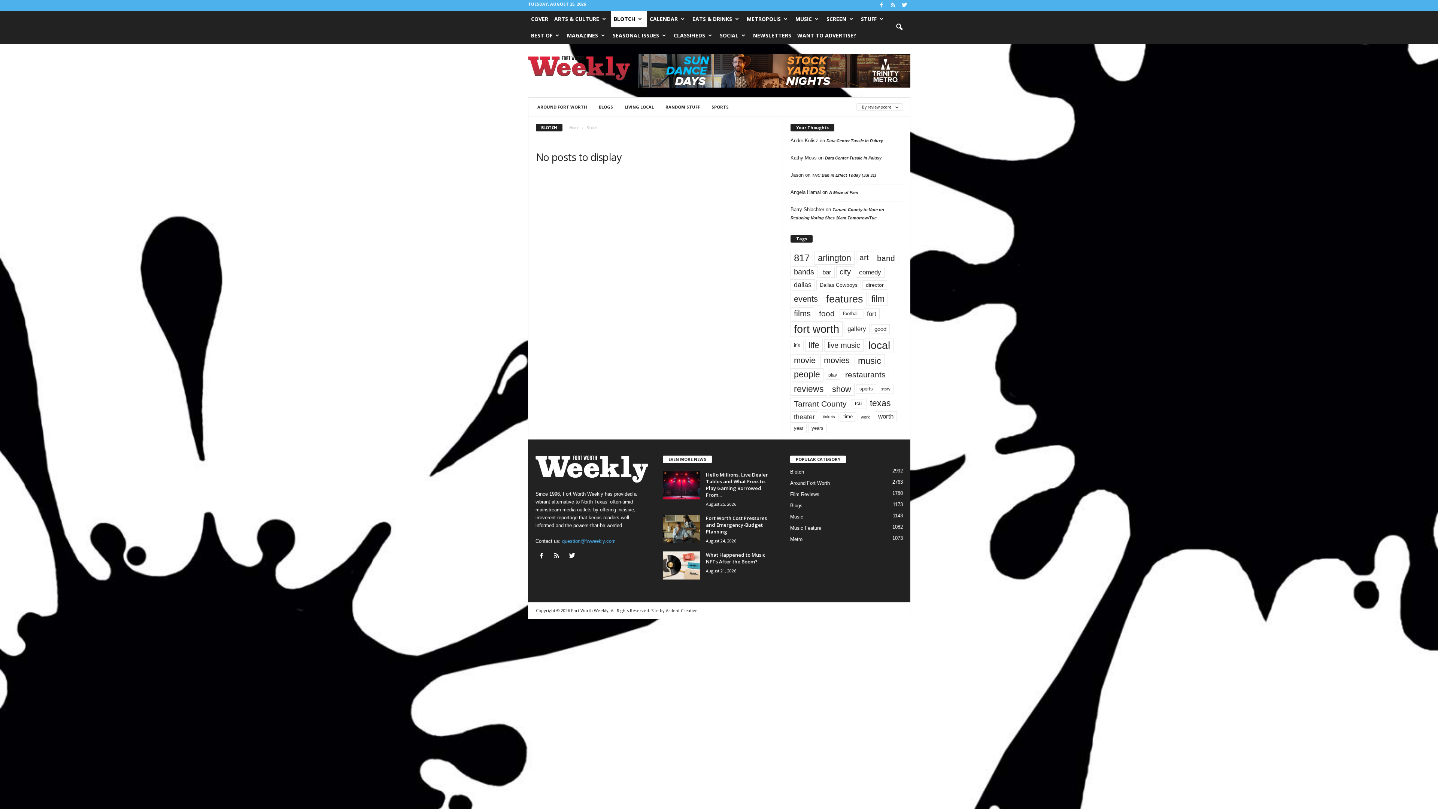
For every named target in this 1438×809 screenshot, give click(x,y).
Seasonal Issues (636, 35)
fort (871, 313)
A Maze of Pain (843, 192)
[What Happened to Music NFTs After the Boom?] (681, 565)
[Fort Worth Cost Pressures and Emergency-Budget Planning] (681, 529)
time (848, 416)
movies (837, 360)
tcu (858, 403)
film (878, 299)
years (817, 428)
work (865, 417)
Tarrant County (820, 403)
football (851, 313)
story (886, 389)
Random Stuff (682, 107)
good (880, 329)
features (844, 299)
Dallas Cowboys (839, 285)
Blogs (606, 107)
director (875, 285)
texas (880, 403)
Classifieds (689, 35)
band (886, 258)
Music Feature (805, 528)
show (841, 389)
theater (804, 417)
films (802, 313)
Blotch (624, 18)
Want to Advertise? (826, 35)
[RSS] (893, 5)
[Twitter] (904, 5)
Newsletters (772, 35)
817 (802, 258)
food (827, 313)
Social (729, 35)
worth (886, 416)
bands (804, 272)
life (814, 345)
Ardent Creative (682, 610)
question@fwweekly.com (589, 541)
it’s (797, 345)
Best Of (541, 35)
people (807, 374)
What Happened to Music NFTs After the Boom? (735, 558)
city (845, 272)
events (806, 299)
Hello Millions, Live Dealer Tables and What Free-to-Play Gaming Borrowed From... (737, 484)
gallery (856, 328)
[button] (899, 27)
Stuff (869, 18)
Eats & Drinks (712, 18)
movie (805, 360)
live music (844, 345)
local (879, 345)
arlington (834, 258)
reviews (809, 389)
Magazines (582, 35)
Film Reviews (804, 494)
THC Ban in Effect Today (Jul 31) (844, 175)
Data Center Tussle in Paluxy (854, 141)
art (864, 257)
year (798, 428)
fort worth (816, 329)
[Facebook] (881, 5)
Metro (796, 539)
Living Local (639, 107)
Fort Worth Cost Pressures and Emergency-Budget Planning (736, 525)
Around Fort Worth (562, 107)
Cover (539, 18)
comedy (870, 272)
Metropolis (764, 18)
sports (720, 107)
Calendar (664, 18)
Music (803, 18)
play (832, 375)
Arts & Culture (576, 18)
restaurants (865, 374)
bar (826, 272)
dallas (802, 285)
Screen (836, 18)
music (869, 361)
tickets (829, 416)
